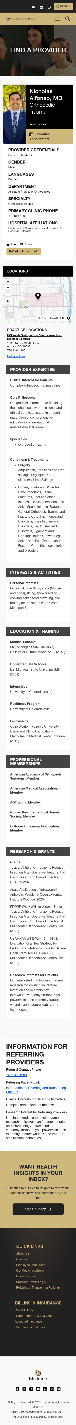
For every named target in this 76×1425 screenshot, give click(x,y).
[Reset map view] (8, 301)
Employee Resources (30, 1265)
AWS (55, 318)
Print (13, 244)
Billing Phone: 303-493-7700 (33, 1315)
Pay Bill (65, 6)
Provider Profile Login (31, 1282)
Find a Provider (26, 1276)
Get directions (16, 356)
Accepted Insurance (28, 1321)
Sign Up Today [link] (35, 1209)
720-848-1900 (16, 1075)
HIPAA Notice (21, 1416)
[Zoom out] (8, 287)
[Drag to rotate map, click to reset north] (8, 293)
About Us (22, 1253)
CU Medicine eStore (30, 1270)
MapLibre (43, 318)
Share (28, 244)
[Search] (68, 19)
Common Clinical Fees (30, 1327)
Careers (21, 1259)
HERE (62, 318)
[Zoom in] (8, 281)
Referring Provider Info (23, 251)
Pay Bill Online (24, 1310)
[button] (38, 297)
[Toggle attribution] (68, 318)
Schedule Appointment (39, 136)
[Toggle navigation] (57, 19)
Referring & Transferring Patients (38, 1287)
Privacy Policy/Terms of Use (46, 1416)
